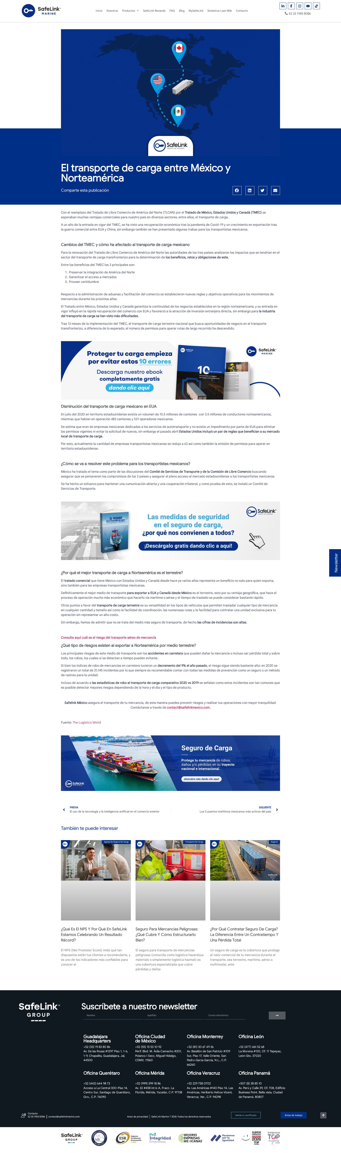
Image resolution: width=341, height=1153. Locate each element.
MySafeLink (196, 10)
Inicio (99, 10)
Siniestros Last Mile (219, 10)
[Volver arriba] (323, 1115)
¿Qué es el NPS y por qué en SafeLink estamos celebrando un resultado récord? (94, 935)
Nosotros (112, 10)
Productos (128, 10)
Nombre (89, 1010)
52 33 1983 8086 (300, 13)
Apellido (150, 1010)
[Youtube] (308, 6)
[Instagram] (299, 6)
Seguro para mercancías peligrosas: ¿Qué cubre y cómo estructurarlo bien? (167, 935)
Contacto (242, 10)
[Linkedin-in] (282, 6)
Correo (210, 1010)
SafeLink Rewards (154, 10)
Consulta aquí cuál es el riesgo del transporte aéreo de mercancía (108, 638)
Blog (182, 10)
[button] (237, 190)
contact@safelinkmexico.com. (188, 708)
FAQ (172, 10)
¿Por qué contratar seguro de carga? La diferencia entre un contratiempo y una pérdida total (244, 935)
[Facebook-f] (291, 6)
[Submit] (277, 1015)
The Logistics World (87, 723)
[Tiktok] (316, 6)
